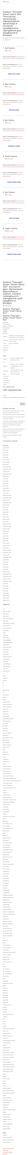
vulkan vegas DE (7, 1062)
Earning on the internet (9, 816)
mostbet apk (6, 890)
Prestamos (5, 995)
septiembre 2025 (7, 474)
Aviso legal (5, 1150)
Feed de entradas (7, 1137)
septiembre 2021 (7, 574)
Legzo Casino (11, 228)
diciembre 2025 (7, 467)
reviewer (5, 1012)
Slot (4, 1019)
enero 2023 (6, 548)
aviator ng (5, 714)
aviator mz (5, 711)
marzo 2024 (6, 517)
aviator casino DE (7, 704)
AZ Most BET (6, 716)
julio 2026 (5, 450)
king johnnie (6, 854)
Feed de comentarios (8, 1140)
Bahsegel (5, 726)
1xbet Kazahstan (7, 656)
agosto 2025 (6, 476)
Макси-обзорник (7, 1100)
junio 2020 (5, 586)
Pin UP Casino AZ (7, 973)
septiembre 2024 (7, 502)
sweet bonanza (7, 1033)
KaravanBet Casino (8, 850)
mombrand (6, 871)
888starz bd (6, 690)
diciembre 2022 (7, 550)
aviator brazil (6, 702)
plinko (4, 985)
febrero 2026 (6, 462)
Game (4, 833)
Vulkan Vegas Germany (9, 1066)
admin (6, 38)
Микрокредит (6, 1102)
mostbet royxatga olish (9, 914)
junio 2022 (5, 564)
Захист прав (6, 1078)
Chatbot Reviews (7, 797)
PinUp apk (5, 981)
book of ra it (6, 754)
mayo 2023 (5, 538)
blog (4, 749)
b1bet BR (5, 723)
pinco (4, 978)
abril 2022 (5, 569)
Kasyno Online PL (7, 852)
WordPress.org (6, 1142)
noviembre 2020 (7, 576)
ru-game (5, 1016)
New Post (5, 940)
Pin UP (4, 966)
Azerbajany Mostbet (8, 718)
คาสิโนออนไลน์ (6, 1128)
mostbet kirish (6, 907)
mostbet (5, 888)
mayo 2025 (5, 483)
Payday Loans (6, 959)
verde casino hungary (8, 1052)
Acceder (5, 1135)
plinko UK (5, 990)
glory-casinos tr (7, 838)
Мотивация (6, 1105)
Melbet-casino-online (8, 864)
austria (4, 697)
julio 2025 (5, 478)
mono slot (5, 876)
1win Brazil (6, 616)
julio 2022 (5, 562)
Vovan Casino (6, 1059)
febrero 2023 (6, 545)
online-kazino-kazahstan (9, 952)
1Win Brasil (6, 614)
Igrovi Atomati (20, 38)
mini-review (6, 866)
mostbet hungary (7, 902)
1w (3, 609)
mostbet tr (5, 916)
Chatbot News (6, 795)
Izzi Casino (10, 192)
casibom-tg (6, 761)
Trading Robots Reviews (9, 1040)
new (4, 938)
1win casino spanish (8, 618)
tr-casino (5, 1038)
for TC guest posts (7, 823)
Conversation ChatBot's (9, 802)
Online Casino (6, 945)
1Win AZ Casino (7, 611)
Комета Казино (7, 1097)
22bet (4, 676)
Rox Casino (10, 84)
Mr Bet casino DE (7, 928)
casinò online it (7, 773)
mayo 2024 (5, 512)
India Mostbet (6, 847)
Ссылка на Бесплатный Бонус (16, 58)
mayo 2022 (5, 567)
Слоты (4, 1121)
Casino (4, 764)
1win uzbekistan (7, 628)
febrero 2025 (6, 490)
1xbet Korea (6, 659)
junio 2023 (5, 536)
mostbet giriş (6, 900)
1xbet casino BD (7, 647)
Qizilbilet (5, 997)
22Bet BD (5, 678)
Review (4, 1007)
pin (4, 964)
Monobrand (6, 878)
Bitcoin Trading (7, 745)
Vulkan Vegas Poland (8, 1069)
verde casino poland (8, 1055)
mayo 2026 (5, 455)
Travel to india (6, 1043)
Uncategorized (6, 1047)
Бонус (4, 1074)
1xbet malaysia (7, 664)
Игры (4, 1081)
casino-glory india (7, 783)
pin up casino (6, 971)
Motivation (5, 926)
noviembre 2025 (7, 469)
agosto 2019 (6, 598)
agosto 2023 (6, 531)
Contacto (5, 1154)
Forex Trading (6, 826)
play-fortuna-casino (8, 983)
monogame (6, 883)
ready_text (5, 1002)
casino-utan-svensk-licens (9, 788)
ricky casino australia (8, 1014)
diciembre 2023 (7, 524)
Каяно (4, 1095)
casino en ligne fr (7, 766)
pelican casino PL (7, 962)
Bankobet (5, 728)
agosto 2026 (6, 448)
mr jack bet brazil (7, 931)
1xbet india (6, 654)
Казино (5, 1083)
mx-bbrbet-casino (7, 933)
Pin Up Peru (6, 976)
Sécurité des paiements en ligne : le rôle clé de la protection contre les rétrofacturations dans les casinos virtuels (14, 412)
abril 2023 (5, 540)
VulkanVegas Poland (8, 1071)
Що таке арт (6, 1126)
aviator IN (5, 709)
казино (5, 1086)
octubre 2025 (6, 471)
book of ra (5, 752)
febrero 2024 (6, 519)
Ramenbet (5, 1000)
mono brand (6, 873)
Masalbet (5, 859)
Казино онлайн (7, 1088)
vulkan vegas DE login (8, 1064)
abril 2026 (5, 457)
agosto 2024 (6, 505)
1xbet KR (5, 661)
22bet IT (5, 680)
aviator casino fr (7, 707)
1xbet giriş (5, 652)
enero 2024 (6, 521)
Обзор (4, 1112)
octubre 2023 (6, 529)
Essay (4, 819)
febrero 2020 (6, 595)
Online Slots (6, 950)
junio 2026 (5, 452)
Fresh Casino (11, 156)
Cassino (5, 792)
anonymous (6, 695)
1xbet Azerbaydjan (8, 642)
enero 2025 (6, 493)
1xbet (4, 633)
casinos (5, 790)
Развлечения (6, 1117)
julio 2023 (5, 533)
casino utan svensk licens (9, 778)
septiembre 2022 (7, 557)
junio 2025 (5, 481)
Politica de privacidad (8, 1148)
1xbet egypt (6, 649)
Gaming (5, 835)
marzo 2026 (6, 459)
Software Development (9, 1028)
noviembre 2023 (7, 526)
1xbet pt (5, 668)
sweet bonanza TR (7, 1035)
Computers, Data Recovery (9, 799)
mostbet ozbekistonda (8, 912)
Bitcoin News (6, 742)
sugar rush (5, 1031)
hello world (6, 840)
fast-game (5, 821)
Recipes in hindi (7, 1005)
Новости (5, 1107)
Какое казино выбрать (9, 1093)
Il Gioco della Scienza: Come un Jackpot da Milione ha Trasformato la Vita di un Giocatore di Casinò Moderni (14, 430)
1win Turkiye (6, 625)
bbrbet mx (5, 735)
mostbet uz (6, 919)
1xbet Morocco (6, 666)
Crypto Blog (6, 809)
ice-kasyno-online (7, 842)
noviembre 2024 (7, 498)
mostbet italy (6, 904)
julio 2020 (5, 583)
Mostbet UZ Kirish (7, 921)
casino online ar (7, 771)
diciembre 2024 (7, 495)
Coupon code (6, 804)
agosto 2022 (6, 560)
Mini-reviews (6, 869)
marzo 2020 (6, 593)
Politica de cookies (7, 1152)
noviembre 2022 (7, 552)
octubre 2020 (6, 579)
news (4, 943)
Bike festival (6, 740)
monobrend (6, 881)
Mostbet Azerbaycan (8, 897)
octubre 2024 (6, 500)
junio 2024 (5, 510)
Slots (4, 1021)
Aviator (4, 699)
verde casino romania (8, 1057)
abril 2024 (5, 514)
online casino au (7, 947)
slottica (5, 1026)
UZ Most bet (6, 1050)
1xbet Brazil (6, 645)
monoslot (5, 885)
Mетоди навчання (8, 935)
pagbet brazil (6, 957)
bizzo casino (6, 747)
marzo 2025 (6, 488)
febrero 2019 (6, 600)
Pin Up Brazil (6, 969)
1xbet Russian (6, 671)
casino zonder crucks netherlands (11, 780)
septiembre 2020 (7, 581)
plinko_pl (5, 993)
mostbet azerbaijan (8, 895)
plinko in (5, 988)
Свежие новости (7, 1119)
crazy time (5, 807)
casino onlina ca (7, 769)
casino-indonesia (7, 785)
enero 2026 (6, 464)
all (3, 692)
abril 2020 (5, 591)
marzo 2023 (6, 543)
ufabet (4, 1045)
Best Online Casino (8, 737)
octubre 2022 (6, 555)
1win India (5, 621)
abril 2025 (5, 486)
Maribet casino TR (7, 857)
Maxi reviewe (6, 861)
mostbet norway (7, 909)
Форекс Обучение (7, 1124)
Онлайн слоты (6, 1114)
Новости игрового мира (9, 1109)
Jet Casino (9, 120)
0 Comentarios (6, 39)
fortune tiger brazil (8, 828)
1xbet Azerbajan (7, 640)
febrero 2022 (6, 571)
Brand (4, 757)
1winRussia (6, 630)
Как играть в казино (8, 1090)
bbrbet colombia (7, 733)
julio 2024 (5, 507)
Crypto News (6, 811)
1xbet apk (5, 635)
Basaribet (5, 730)
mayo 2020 (5, 588)
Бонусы (5, 1076)
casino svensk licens (8, 776)
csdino (4, 814)
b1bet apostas (6, 721)
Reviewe (5, 1009)
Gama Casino (6, 831)
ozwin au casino (7, 954)
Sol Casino (10, 48)
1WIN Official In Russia (9, 623)
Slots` (4, 1024)
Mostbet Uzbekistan (8, 923)
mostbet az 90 (6, 892)
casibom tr (5, 759)
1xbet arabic (6, 637)
